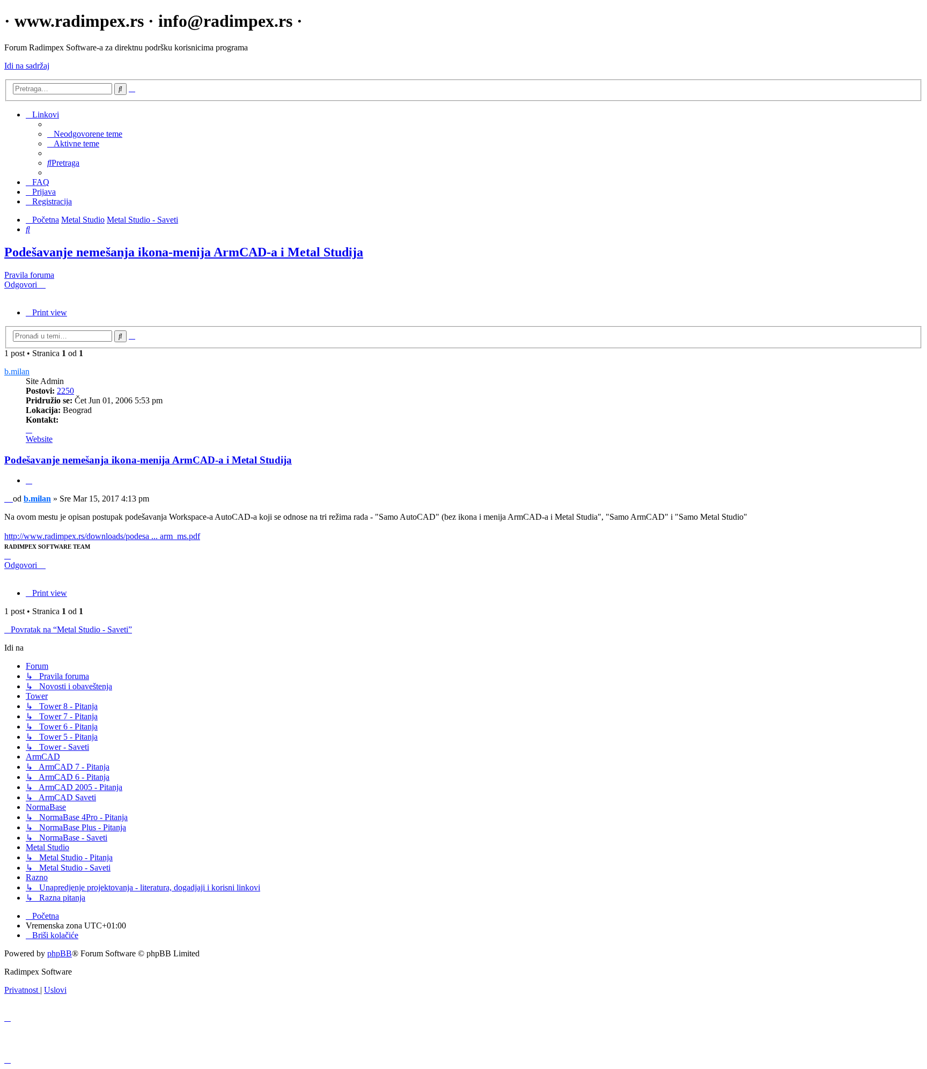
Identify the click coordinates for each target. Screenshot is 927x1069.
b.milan (17, 371)
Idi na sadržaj (26, 65)
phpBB (59, 953)
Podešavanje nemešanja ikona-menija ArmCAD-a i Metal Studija (183, 252)
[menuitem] (84, 133)
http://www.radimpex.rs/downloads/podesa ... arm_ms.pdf (102, 536)
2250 (65, 390)
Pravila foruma (29, 274)
